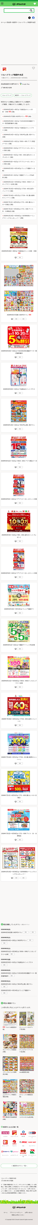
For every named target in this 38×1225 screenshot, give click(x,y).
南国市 (14, 22)
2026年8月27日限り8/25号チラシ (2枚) (17, 116)
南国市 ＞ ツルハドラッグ (23, 95)
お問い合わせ (28, 1212)
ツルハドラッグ (6, 95)
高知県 (9, 22)
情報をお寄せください (18, 1215)
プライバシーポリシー (16, 1212)
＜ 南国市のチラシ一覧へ (19, 1166)
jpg (20, 257)
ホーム (3, 22)
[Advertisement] (19, 44)
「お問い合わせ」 (31, 1188)
